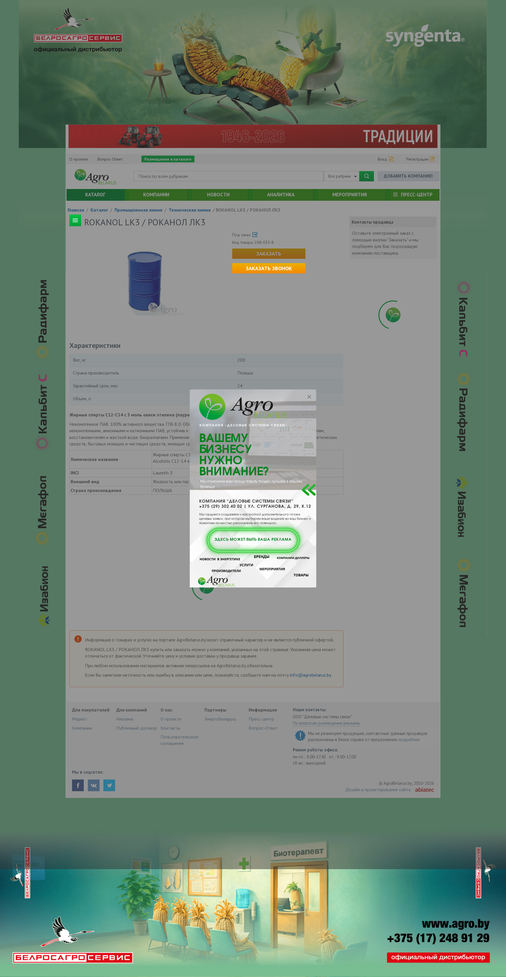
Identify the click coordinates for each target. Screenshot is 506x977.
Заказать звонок (269, 268)
